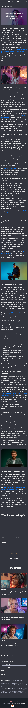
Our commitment (5, 688)
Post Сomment (14, 558)
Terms (15, 703)
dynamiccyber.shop (5, 680)
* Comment (4, 542)
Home (2, 6)
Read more (9, 6)
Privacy (18, 703)
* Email (17, 537)
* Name (3, 537)
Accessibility (22, 703)
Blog (5, 6)
